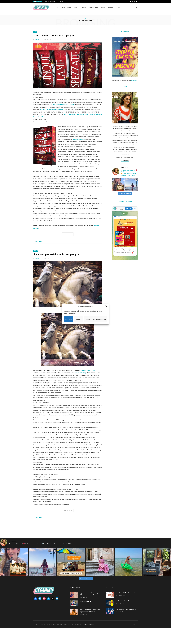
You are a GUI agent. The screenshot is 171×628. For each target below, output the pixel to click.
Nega (78, 319)
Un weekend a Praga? (81, 373)
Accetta (68, 319)
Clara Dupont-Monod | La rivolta (53, 1)
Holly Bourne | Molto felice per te (126, 609)
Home (57, 7)
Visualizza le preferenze (95, 319)
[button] (106, 306)
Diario (84, 7)
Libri (75, 7)
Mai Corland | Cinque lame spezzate (54, 36)
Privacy (86, 624)
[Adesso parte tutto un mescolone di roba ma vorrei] (100, 562)
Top (133, 624)
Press (118, 7)
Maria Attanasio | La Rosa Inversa (126, 601)
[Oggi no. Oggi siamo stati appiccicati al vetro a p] (131, 184)
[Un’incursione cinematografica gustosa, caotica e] (118, 184)
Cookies (91, 624)
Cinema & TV (93, 7)
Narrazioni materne (85, 601)
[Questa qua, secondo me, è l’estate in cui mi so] (128, 562)
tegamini (37, 39)
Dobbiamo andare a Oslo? (88, 370)
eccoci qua (134, 80)
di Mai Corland (63, 104)
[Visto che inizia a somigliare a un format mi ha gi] (71, 562)
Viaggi (110, 7)
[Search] (136, 7)
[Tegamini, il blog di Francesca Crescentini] (41, 7)
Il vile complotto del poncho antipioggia (56, 255)
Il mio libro (66, 7)
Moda (103, 7)
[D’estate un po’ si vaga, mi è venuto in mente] (157, 562)
